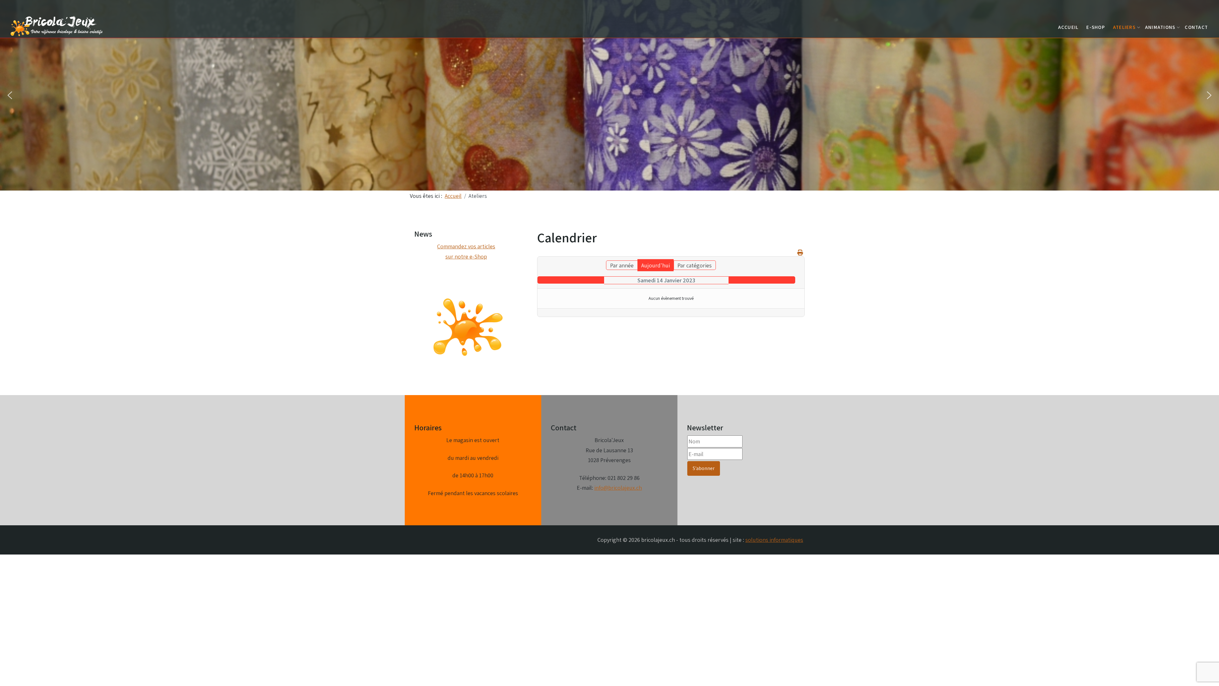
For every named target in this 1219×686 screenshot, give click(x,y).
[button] (10, 95)
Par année (622, 265)
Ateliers (1124, 27)
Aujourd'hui (655, 265)
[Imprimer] (800, 252)
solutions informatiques (774, 539)
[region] (609, 95)
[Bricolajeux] (57, 25)
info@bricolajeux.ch (618, 487)
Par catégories (694, 265)
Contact (1196, 27)
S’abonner (704, 468)
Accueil (1068, 27)
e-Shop (1095, 27)
